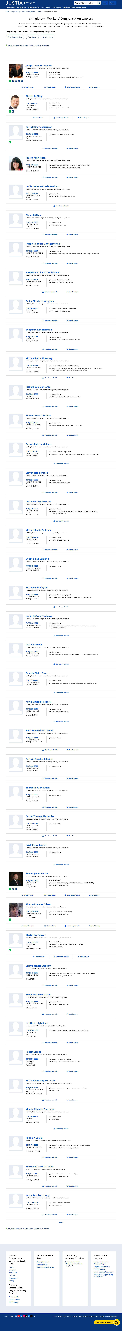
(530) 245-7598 (32, 308)
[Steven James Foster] (16, 879)
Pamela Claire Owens (37, 673)
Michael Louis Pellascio (38, 530)
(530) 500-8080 (32, 103)
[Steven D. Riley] (16, 102)
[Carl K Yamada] (16, 650)
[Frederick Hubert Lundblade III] (16, 278)
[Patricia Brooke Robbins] (16, 764)
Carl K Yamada (34, 644)
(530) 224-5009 (32, 795)
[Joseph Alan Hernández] (16, 71)
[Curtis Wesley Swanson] (16, 507)
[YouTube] (18, 1316)
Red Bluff (12, 1275)
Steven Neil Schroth (37, 472)
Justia (7, 11)
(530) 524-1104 (32, 537)
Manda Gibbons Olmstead (40, 1109)
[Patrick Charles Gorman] (16, 132)
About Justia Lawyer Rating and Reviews (103, 1276)
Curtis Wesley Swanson (38, 501)
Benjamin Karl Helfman (39, 329)
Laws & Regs (56, 7)
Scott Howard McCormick (40, 730)
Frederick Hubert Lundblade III (43, 272)
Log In (105, 3)
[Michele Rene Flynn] (16, 593)
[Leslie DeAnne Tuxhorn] (16, 621)
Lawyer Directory (15, 11)
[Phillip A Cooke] (16, 1143)
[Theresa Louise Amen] (16, 793)
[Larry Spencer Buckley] (16, 971)
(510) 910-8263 (32, 1087)
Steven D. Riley (34, 96)
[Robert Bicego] (16, 1057)
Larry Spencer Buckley (38, 965)
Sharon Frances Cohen (38, 904)
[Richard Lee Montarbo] (16, 392)
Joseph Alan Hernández (39, 65)
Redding (11, 1267)
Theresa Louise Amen (38, 787)
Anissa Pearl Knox (35, 157)
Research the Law (34, 7)
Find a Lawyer (10, 7)
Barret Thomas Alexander (40, 816)
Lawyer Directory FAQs (102, 1267)
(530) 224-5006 (32, 480)
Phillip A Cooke (34, 1137)
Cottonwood (13, 1278)
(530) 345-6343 (32, 911)
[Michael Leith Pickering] (16, 364)
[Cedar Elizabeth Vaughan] (16, 307)
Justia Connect (57, 1316)
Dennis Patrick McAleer (39, 444)
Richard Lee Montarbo (38, 386)
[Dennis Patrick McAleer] (16, 450)
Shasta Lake (13, 1273)
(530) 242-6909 (32, 134)
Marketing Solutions (79, 7)
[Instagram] (24, 1316)
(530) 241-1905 (32, 279)
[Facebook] (21, 1316)
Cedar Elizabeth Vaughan (40, 301)
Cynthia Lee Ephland (37, 558)
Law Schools (45, 7)
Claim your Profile (100, 1269)
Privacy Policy (99, 1316)
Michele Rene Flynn (37, 587)
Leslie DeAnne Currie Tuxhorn (42, 186)
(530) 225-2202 (32, 508)
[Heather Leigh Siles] (16, 1029)
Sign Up (112, 3)
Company (75, 1316)
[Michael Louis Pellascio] (16, 536)
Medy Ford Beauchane (38, 994)
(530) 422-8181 (32, 72)
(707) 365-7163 (32, 566)
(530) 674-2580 (32, 1173)
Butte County (13, 1302)
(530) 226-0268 (32, 222)
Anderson (12, 1270)
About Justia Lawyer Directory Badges (101, 1263)
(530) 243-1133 (32, 1001)
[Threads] (26, 1316)
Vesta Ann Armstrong (38, 1195)
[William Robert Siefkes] (16, 421)
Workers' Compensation (28, 11)
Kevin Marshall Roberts (39, 701)
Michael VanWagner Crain (40, 1080)
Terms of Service (88, 1316)
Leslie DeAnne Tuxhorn (39, 615)
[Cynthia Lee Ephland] (16, 564)
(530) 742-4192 (32, 1116)
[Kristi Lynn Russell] (16, 850)
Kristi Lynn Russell (36, 844)
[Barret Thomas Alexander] (16, 822)
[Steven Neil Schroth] (16, 478)
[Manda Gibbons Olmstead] (16, 1115)
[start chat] (116, 1322)
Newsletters (66, 7)
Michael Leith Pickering (39, 358)
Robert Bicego (33, 1051)
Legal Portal (67, 1316)
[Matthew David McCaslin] (16, 1172)
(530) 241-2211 (32, 337)
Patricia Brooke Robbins (39, 758)
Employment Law (43, 1262)
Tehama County (14, 1299)
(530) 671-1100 (32, 1145)
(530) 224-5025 (32, 823)
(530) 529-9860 (32, 394)
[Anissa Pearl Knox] (16, 163)
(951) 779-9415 (32, 193)
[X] (31, 1316)
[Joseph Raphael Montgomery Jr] (16, 249)
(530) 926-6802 (32, 1202)
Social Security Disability (45, 1267)
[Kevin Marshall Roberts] (16, 707)
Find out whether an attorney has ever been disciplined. (73, 1264)
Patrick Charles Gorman (39, 126)
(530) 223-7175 (32, 594)
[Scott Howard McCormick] (16, 736)
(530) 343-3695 (32, 973)
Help (80, 1316)
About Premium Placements (103, 1272)
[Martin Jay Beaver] (16, 940)
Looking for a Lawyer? (104, 1322)
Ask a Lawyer (21, 7)
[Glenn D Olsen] (16, 220)
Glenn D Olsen (34, 215)
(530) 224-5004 (32, 251)
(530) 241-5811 (32, 365)
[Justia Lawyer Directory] (14, 3)
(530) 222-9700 (32, 852)
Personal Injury (42, 1265)
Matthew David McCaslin (39, 1166)
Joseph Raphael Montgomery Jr (43, 243)
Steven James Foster (37, 873)
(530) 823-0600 (32, 942)
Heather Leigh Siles (37, 1023)
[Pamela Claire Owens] (16, 679)
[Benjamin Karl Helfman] (16, 335)
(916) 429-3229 (32, 165)
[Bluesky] (29, 1316)
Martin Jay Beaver (36, 934)
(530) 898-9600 (32, 880)
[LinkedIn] (16, 1316)
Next (61, 1222)
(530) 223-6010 (32, 451)
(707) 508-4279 (32, 623)
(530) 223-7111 (32, 737)
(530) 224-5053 (32, 766)
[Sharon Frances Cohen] (16, 910)
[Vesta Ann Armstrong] (16, 1201)
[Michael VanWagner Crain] (16, 1086)
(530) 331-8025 (32, 1059)
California (40, 11)
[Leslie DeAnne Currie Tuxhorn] (16, 192)
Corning (11, 1281)
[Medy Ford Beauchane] (16, 1000)
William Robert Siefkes (38, 415)
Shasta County (14, 1297)
